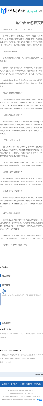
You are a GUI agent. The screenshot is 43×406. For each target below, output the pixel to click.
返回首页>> (4, 267)
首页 (40, 11)
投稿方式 (37, 384)
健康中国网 (5, 384)
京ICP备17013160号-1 (32, 396)
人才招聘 (22, 384)
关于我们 (14, 384)
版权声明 (29, 384)
